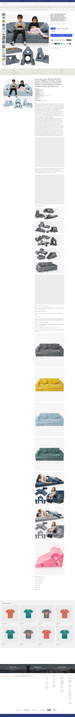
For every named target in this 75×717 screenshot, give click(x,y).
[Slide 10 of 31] (3, 51)
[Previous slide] (7, 40)
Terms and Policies (70, 715)
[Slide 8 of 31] (3, 42)
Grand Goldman (6, 715)
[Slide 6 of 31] (3, 33)
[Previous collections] (36, 598)
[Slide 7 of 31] (3, 38)
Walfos (70, 700)
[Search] (2, 4)
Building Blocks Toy (70, 682)
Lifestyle (47, 683)
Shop (46, 689)
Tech (46, 681)
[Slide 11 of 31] (3, 55)
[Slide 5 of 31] (3, 29)
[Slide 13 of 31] (3, 63)
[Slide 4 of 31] (3, 25)
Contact (53, 679)
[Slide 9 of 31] (3, 46)
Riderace (70, 691)
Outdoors (47, 687)
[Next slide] (48, 40)
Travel (47, 685)
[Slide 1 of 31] (3, 14)
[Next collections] (39, 598)
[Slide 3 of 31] (3, 21)
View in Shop (61, 35)
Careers (53, 683)
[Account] (69, 4)
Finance (47, 679)
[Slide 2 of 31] (3, 17)
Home (28, 9)
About (53, 677)
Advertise (54, 681)
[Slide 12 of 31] (3, 59)
